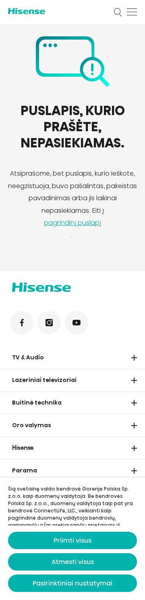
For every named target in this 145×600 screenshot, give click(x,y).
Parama (24, 470)
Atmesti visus (73, 561)
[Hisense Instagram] (49, 322)
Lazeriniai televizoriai (44, 380)
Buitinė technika (37, 403)
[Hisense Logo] (55, 11)
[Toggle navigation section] (134, 358)
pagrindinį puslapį (72, 222)
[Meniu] (132, 12)
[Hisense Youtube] (76, 322)
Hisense (23, 448)
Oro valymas (31, 425)
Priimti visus (72, 540)
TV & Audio (28, 357)
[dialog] (72, 538)
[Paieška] (118, 12)
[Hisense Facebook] (21, 322)
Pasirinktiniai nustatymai (72, 583)
